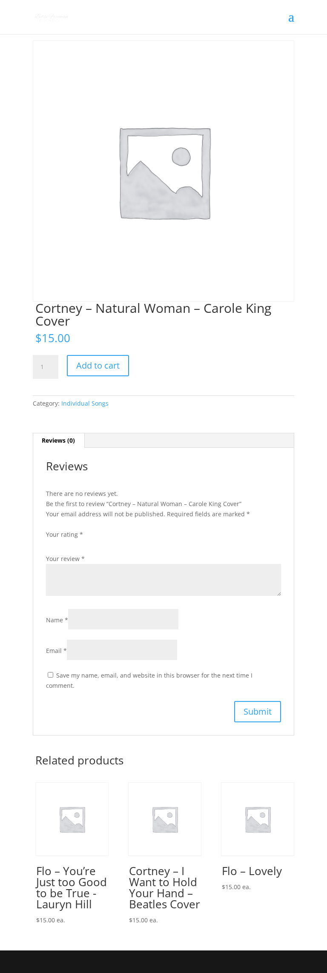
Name (57, 620)
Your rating (64, 534)
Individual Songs (85, 403)
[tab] (58, 440)
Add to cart (98, 365)
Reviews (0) (58, 440)
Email (56, 651)
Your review (65, 559)
